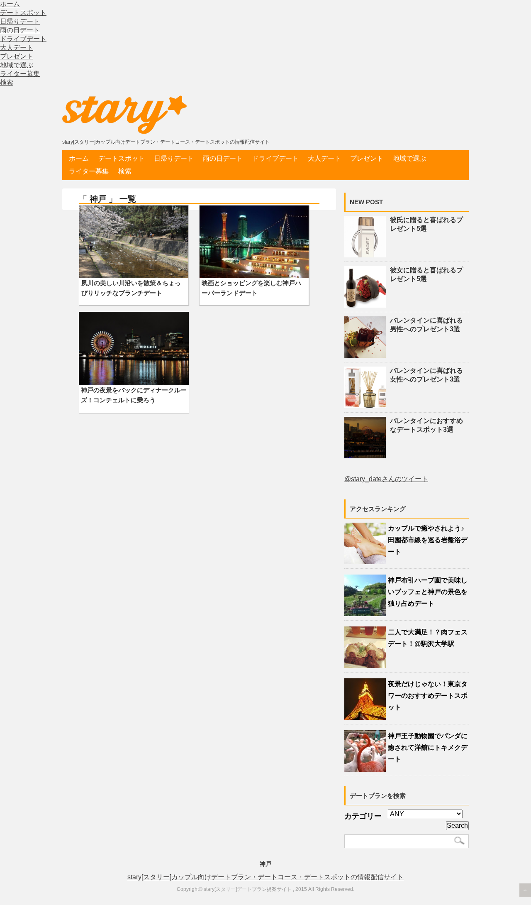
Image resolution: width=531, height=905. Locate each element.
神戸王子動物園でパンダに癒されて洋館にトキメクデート (428, 747)
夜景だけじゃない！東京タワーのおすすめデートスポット (428, 695)
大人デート (16, 47)
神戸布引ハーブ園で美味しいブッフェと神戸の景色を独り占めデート (428, 592)
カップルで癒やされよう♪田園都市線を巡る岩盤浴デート (428, 540)
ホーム (10, 3)
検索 (6, 82)
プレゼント (16, 56)
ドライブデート (23, 38)
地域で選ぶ (16, 64)
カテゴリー (363, 816)
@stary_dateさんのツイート (386, 478)
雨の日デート (20, 30)
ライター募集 (20, 73)
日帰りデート (20, 21)
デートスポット (23, 12)
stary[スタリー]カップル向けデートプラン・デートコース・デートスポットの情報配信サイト (265, 877)
